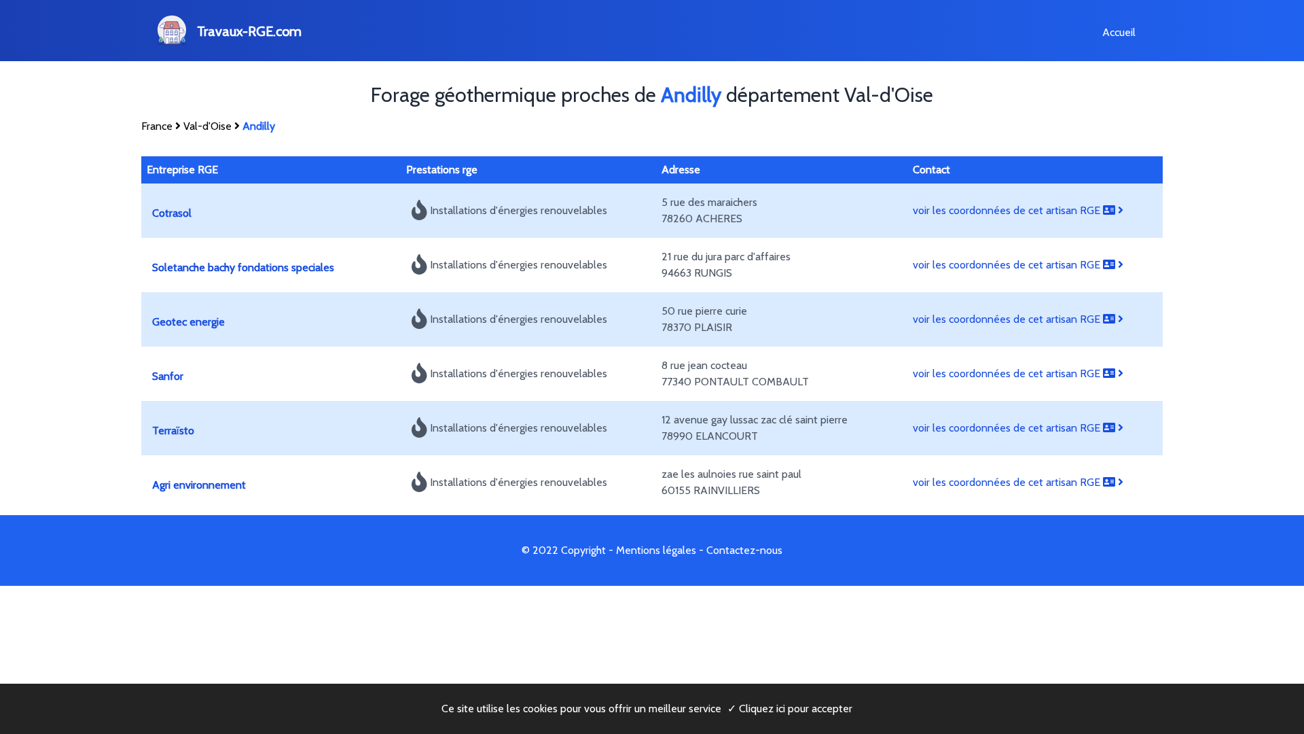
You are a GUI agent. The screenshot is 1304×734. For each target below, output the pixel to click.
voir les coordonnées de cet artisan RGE (1008, 210)
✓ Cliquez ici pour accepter (789, 708)
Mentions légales (656, 550)
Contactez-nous (744, 550)
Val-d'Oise (207, 126)
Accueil (1119, 32)
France (157, 126)
